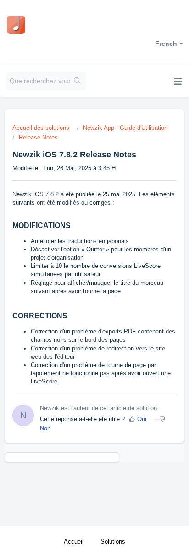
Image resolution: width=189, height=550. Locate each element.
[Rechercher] (78, 81)
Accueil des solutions (41, 127)
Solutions (112, 541)
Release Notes (38, 137)
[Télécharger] (77, 269)
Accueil (73, 541)
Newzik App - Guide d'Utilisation (125, 127)
